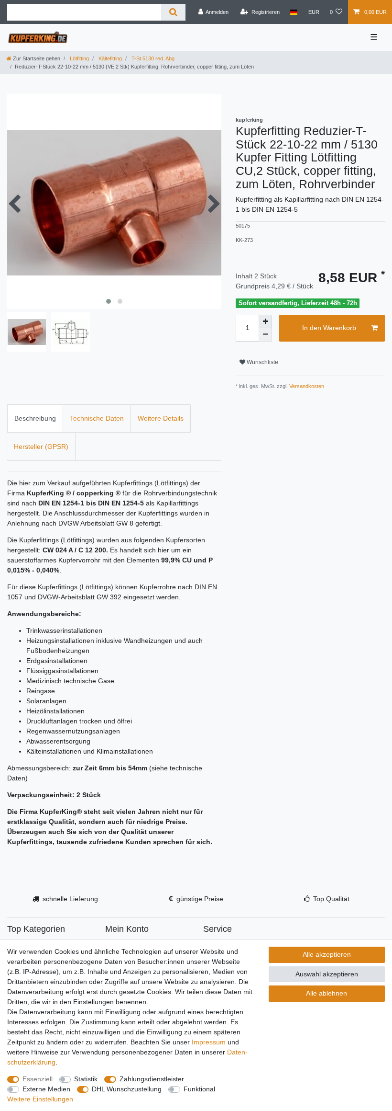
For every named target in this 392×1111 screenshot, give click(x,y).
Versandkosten (306, 386)
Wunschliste (261, 362)
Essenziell (37, 1079)
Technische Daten (97, 418)
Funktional (199, 1089)
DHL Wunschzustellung (127, 1089)
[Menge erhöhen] (265, 321)
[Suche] (173, 12)
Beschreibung (35, 418)
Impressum (209, 1042)
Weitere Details (161, 418)
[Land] (294, 12)
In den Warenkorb (329, 328)
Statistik (86, 1079)
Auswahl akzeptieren (326, 974)
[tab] (35, 418)
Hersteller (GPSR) (41, 446)
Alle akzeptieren (327, 954)
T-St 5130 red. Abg (152, 58)
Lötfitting (78, 58)
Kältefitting (109, 58)
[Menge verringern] (265, 335)
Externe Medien (46, 1089)
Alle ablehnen (326, 993)
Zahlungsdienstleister (152, 1079)
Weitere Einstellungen (40, 1099)
